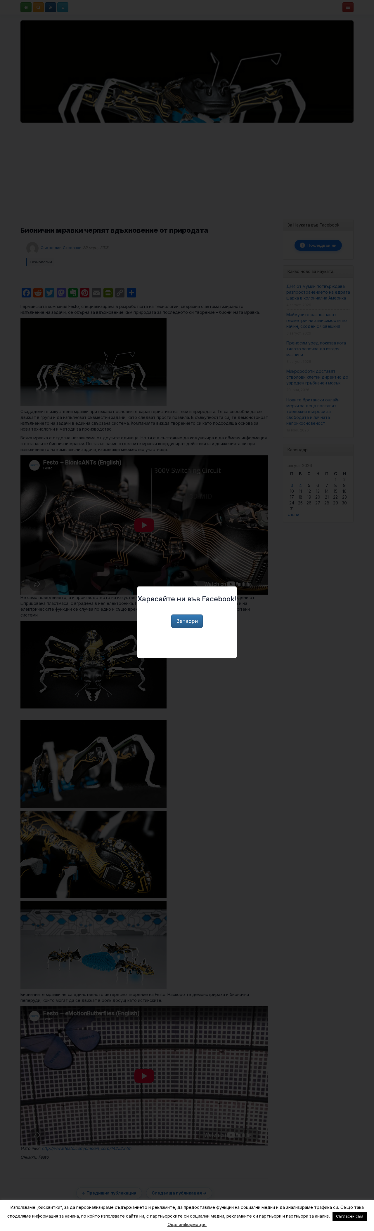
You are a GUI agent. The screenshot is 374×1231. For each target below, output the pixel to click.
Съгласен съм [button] (349, 1216)
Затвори (187, 621)
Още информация (187, 1224)
